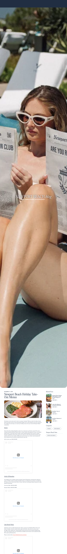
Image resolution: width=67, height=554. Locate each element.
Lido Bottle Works (9, 525)
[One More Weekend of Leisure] (54, 419)
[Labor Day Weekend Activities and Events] (54, 406)
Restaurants (57, 428)
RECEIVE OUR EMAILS (51, 435)
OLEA (6, 428)
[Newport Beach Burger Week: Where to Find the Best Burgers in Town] (54, 398)
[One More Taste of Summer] (54, 413)
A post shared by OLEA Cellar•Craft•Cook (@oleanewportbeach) (18, 471)
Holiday (49, 428)
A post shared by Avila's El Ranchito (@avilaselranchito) (18, 519)
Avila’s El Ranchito (9, 476)
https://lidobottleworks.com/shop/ (20, 534)
